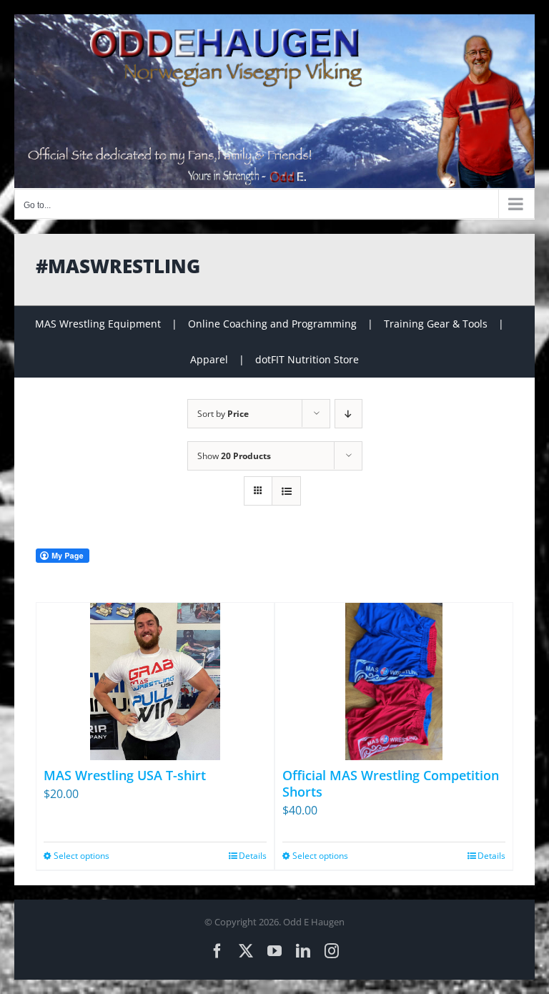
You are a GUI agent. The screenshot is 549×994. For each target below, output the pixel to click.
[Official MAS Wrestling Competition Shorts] (394, 681)
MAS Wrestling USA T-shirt (125, 775)
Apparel (209, 359)
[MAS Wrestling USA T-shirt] (155, 681)
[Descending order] (348, 413)
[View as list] (286, 491)
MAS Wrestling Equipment (98, 323)
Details (253, 856)
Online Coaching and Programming (272, 323)
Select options (81, 856)
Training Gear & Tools (436, 323)
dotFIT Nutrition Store (307, 359)
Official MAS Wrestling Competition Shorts (390, 783)
